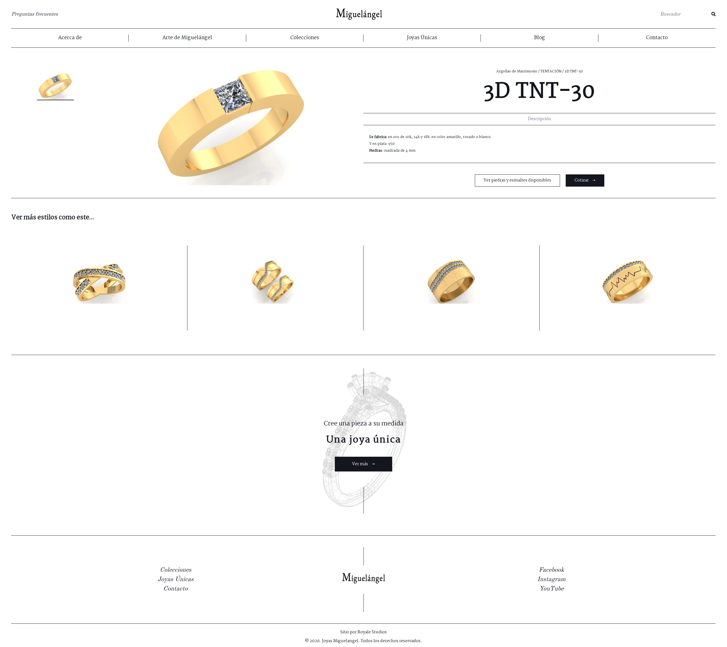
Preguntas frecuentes (34, 14)
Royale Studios (372, 632)
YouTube (551, 589)
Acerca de (70, 38)
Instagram (551, 579)
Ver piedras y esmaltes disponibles (517, 180)
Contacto (657, 38)
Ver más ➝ (363, 464)
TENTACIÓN (550, 71)
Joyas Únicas (422, 38)
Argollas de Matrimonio (516, 71)
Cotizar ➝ (585, 180)
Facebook (551, 570)
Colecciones (304, 38)
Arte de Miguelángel (187, 38)
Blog (539, 38)
